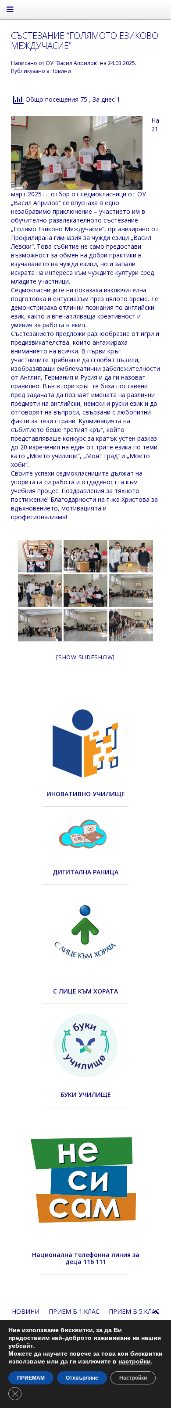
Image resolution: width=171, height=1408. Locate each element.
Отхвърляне (82, 1377)
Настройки (133, 1377)
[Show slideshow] (85, 657)
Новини (60, 71)
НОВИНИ (25, 1311)
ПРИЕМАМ (31, 1377)
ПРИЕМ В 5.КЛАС (134, 1311)
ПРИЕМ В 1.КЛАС (74, 1311)
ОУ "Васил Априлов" (72, 63)
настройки (134, 1362)
